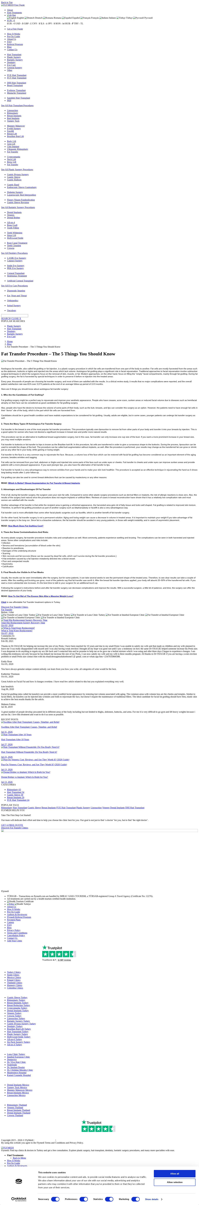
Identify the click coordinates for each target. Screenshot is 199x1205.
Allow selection (175, 1182)
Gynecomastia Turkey (17, 1008)
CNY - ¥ (36, 23)
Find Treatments (14, 12)
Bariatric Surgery (15, 60)
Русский (148, 18)
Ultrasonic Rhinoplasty (17, 149)
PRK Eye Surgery (15, 268)
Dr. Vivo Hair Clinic (16, 1062)
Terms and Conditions (17, 933)
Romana (57, 18)
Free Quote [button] (19, 5)
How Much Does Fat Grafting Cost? (25, 526)
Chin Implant (13, 146)
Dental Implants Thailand (18, 1113)
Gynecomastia (13, 156)
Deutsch (38, 18)
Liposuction (12, 110)
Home (10, 341)
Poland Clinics (13, 980)
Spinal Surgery (14, 305)
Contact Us (12, 49)
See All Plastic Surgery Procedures (17, 169)
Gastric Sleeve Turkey (17, 997)
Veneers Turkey (14, 1013)
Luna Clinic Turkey (16, 1054)
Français (94, 18)
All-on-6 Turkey (14, 1039)
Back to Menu (19, 1158)
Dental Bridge (13, 217)
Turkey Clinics (14, 972)
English (20, 18)
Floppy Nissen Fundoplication (21, 200)
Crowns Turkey (14, 1016)
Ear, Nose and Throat (17, 295)
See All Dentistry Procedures (14, 253)
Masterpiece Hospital (16, 1072)
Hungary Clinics (14, 985)
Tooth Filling (13, 228)
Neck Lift (11, 159)
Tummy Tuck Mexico (17, 1087)
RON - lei (60, 23)
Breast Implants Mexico (18, 1092)
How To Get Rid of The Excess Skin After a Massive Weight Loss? (40, 596)
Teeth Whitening (14, 232)
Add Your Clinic (14, 940)
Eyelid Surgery (14, 128)
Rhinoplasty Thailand (17, 1105)
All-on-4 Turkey (14, 1044)
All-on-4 (11, 222)
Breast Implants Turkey (17, 1002)
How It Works (13, 34)
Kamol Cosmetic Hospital (19, 1075)
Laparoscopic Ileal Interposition (21, 195)
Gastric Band (13, 184)
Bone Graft (12, 225)
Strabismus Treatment (17, 276)
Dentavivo (12, 1059)
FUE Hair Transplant (16, 75)
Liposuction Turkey (16, 1018)
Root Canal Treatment (17, 243)
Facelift (10, 131)
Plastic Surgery (14, 57)
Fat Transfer (12, 152)
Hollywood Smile (15, 238)
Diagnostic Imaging (16, 290)
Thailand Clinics (14, 982)
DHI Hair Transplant (16, 83)
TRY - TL (78, 23)
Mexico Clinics (14, 977)
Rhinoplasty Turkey (16, 1000)
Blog (9, 47)
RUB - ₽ (69, 23)
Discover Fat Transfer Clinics (14, 607)
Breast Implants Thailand (18, 1110)
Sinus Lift (11, 235)
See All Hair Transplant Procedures (17, 105)
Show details (151, 1199)
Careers (10, 922)
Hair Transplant (14, 54)
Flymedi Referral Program (19, 917)
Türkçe (129, 18)
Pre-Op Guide (13, 36)
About (10, 10)
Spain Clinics (13, 975)
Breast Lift (12, 133)
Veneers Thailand (15, 1107)
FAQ (9, 41)
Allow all (174, 1173)
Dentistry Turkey (15, 1026)
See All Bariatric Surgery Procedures (18, 207)
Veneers (10, 215)
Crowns (10, 248)
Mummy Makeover (16, 126)
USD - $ (19, 23)
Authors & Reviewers (17, 914)
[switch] (84, 1199)
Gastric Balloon (14, 179)
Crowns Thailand (15, 1115)
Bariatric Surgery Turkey (18, 1021)
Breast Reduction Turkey (18, 1005)
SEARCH (6, 318)
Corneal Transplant (15, 273)
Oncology (11, 310)
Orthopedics (12, 300)
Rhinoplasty (12, 113)
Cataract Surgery (14, 260)
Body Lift (11, 141)
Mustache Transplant (16, 93)
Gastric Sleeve (13, 177)
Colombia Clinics (15, 988)
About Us (11, 39)
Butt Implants (13, 118)
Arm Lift (11, 144)
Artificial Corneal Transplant (20, 281)
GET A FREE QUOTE (12, 825)
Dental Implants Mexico (18, 1085)
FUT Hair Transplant (16, 78)
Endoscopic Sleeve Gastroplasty (22, 187)
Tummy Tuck (13, 121)
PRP (9, 100)
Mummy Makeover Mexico (19, 1090)
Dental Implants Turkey (18, 1010)
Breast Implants (14, 115)
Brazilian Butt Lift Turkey (19, 1029)
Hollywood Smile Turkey (18, 1037)
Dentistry (11, 62)
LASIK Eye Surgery (16, 258)
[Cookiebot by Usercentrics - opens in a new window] (19, 1199)
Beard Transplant (15, 85)
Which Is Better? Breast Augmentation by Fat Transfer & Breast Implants (44, 483)
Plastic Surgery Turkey (17, 1034)
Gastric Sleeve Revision (18, 202)
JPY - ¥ (51, 23)
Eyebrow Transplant (16, 90)
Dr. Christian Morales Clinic (20, 1070)
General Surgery (14, 67)
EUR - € (11, 20)
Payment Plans (14, 919)
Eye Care (11, 65)
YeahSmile (12, 1064)
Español (76, 18)
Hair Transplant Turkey (17, 1031)
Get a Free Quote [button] (15, 29)
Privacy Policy (13, 930)
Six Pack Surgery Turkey (18, 1042)
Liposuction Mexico (16, 1095)
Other (9, 70)
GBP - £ (27, 23)
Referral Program (15, 44)
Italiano (112, 18)
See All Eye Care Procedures (14, 285)
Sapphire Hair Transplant (18, 98)
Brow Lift (11, 162)
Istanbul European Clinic (18, 1057)
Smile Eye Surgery (15, 265)
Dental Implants (14, 212)
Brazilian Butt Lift (15, 136)
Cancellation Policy (16, 935)
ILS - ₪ (44, 23)
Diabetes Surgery (15, 192)
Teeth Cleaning (14, 245)
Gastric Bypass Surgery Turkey (21, 1023)
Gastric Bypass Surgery (18, 174)
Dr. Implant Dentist (16, 1067)
